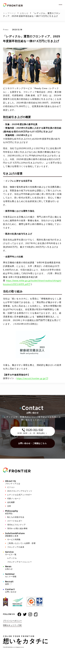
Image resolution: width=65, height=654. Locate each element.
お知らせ (24, 13)
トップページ (10, 13)
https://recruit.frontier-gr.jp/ (31, 378)
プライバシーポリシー (12, 621)
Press (5, 29)
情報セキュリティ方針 (12, 625)
